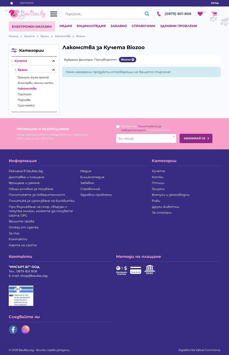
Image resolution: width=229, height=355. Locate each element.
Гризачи (158, 189)
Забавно (118, 26)
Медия (65, 26)
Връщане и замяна (24, 183)
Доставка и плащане (26, 177)
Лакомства (62, 36)
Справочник (143, 26)
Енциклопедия (91, 26)
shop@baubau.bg (34, 276)
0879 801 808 (26, 271)
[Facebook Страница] (13, 329)
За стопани (162, 213)
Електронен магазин (32, 27)
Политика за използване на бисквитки (41, 201)
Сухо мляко (26, 105)
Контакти (27, 3)
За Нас (14, 233)
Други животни (165, 207)
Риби (156, 201)
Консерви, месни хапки (35, 83)
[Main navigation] (54, 13)
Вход (215, 3)
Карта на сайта (22, 245)
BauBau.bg (26, 350)
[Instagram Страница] (25, 329)
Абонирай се (194, 138)
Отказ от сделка (23, 227)
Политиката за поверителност (37, 195)
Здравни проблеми (178, 26)
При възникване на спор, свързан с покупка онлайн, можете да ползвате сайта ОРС (41, 211)
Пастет (25, 94)
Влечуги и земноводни (170, 195)
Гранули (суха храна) (33, 77)
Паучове (24, 100)
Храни (44, 36)
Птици (158, 183)
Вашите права (21, 221)
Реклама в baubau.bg (26, 171)
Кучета (29, 36)
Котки (157, 177)
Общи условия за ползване (31, 189)
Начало (13, 36)
